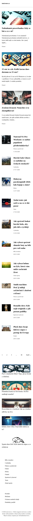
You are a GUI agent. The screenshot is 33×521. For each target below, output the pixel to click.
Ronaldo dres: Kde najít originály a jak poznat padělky (22, 309)
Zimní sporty (16, 275)
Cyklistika (16, 167)
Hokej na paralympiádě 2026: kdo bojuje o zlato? (22, 182)
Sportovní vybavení (18, 315)
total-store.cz (6, 3)
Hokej (14, 188)
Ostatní (3, 46)
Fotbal (15, 336)
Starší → (28, 355)
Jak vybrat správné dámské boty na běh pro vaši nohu (22, 245)
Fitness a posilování (18, 148)
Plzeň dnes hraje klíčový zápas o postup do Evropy (21, 330)
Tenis (14, 209)
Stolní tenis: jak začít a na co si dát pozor (21, 203)
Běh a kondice (17, 251)
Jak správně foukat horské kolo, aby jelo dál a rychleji (21, 224)
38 (21, 355)
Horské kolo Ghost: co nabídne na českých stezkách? (21, 161)
